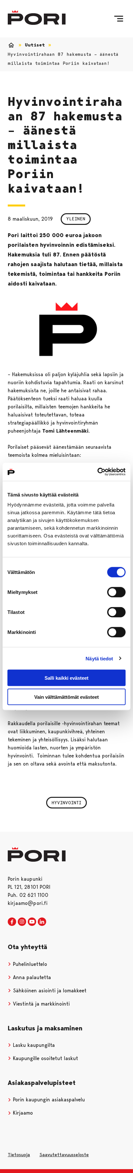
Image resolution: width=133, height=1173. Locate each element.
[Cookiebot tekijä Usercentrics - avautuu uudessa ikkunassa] (97, 472)
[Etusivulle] (37, 17)
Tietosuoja (19, 1155)
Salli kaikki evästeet (66, 678)
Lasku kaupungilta (33, 1045)
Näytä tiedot (99, 658)
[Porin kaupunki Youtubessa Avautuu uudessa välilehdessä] (32, 922)
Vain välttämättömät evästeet (66, 696)
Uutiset (35, 45)
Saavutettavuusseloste (64, 1155)
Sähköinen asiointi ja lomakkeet (49, 991)
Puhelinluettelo (29, 964)
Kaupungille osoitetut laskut (44, 1058)
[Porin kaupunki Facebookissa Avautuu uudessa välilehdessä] (12, 922)
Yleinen (75, 218)
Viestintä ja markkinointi (40, 1004)
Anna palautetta (31, 977)
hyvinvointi (66, 802)
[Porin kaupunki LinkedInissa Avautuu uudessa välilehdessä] (42, 922)
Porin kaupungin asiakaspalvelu (48, 1100)
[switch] (116, 592)
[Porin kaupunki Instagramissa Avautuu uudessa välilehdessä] (22, 922)
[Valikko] (118, 18)
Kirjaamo (22, 1113)
